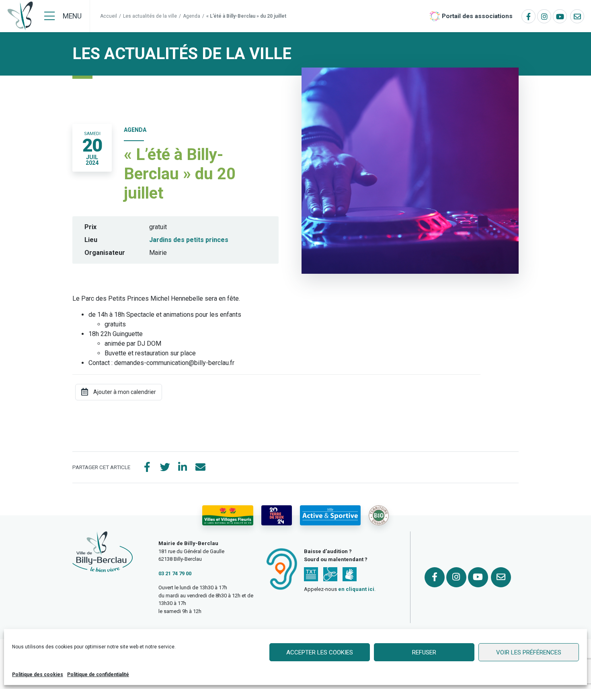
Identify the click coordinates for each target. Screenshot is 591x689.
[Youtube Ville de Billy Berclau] (560, 16)
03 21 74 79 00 (174, 573)
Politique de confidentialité (98, 674)
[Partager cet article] (200, 467)
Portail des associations (477, 16)
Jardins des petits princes (188, 240)
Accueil (108, 16)
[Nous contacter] (577, 16)
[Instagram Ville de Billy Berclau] (544, 16)
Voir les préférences (528, 652)
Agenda (191, 16)
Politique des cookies (37, 674)
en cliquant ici (356, 589)
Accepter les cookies (319, 652)
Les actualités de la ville (150, 16)
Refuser (424, 652)
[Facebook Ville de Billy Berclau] (528, 16)
